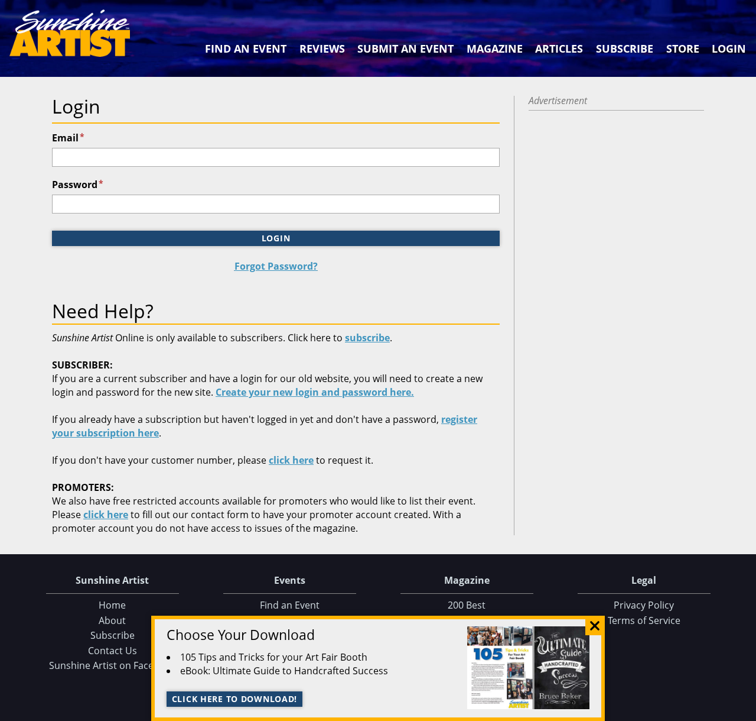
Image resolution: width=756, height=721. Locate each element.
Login (729, 48)
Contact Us (112, 650)
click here (291, 460)
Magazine (495, 48)
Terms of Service (644, 620)
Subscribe (624, 48)
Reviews (322, 48)
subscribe (367, 337)
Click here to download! (235, 698)
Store (682, 48)
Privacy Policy (644, 605)
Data (742, 709)
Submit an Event (405, 48)
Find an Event (245, 48)
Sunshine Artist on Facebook (112, 665)
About (112, 620)
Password (77, 184)
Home (112, 605)
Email (68, 138)
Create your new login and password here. (315, 392)
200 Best (466, 605)
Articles (559, 48)
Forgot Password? (276, 266)
